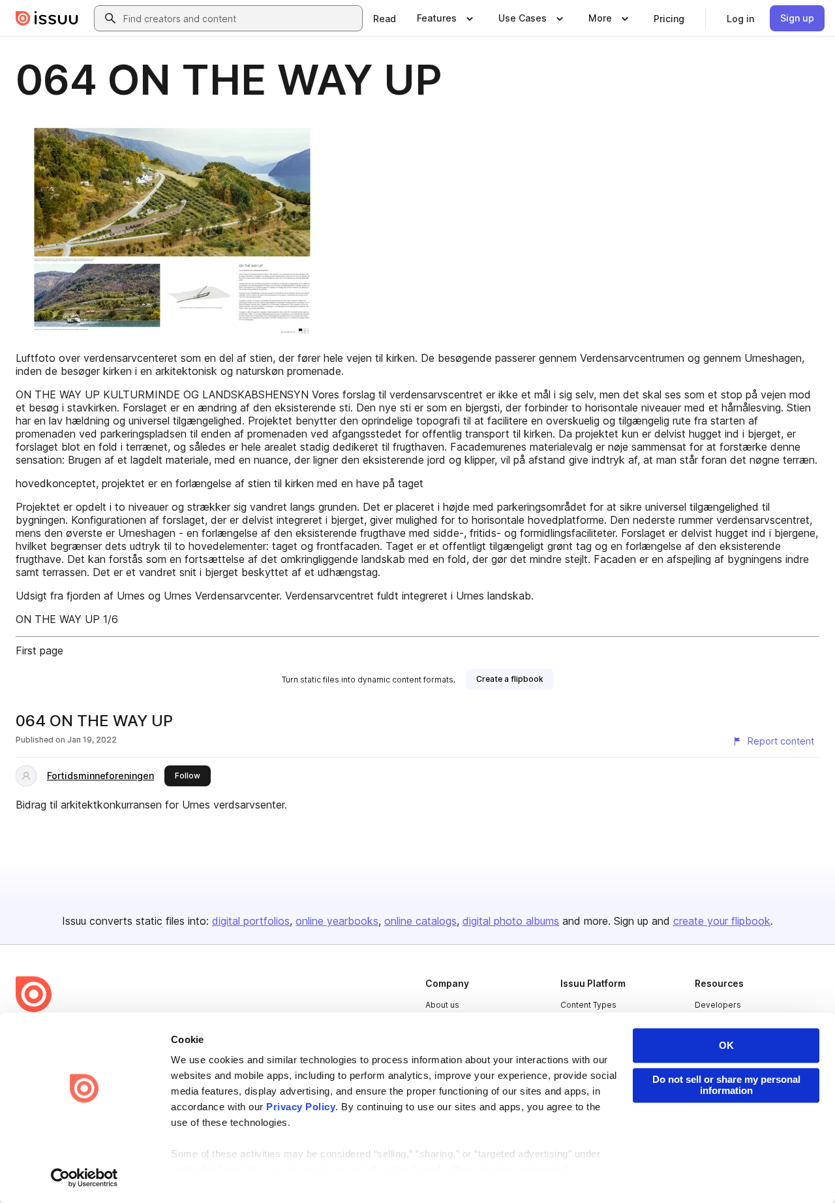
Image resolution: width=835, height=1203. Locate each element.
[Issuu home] (47, 18)
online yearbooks (337, 920)
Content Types (588, 1005)
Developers (718, 1005)
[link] (384, 18)
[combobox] (240, 18)
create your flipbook (721, 920)
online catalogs (420, 920)
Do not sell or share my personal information (726, 1085)
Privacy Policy (300, 1107)
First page (39, 650)
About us (442, 1005)
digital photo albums (511, 920)
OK (726, 1045)
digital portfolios (251, 920)
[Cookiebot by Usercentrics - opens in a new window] (84, 1177)
